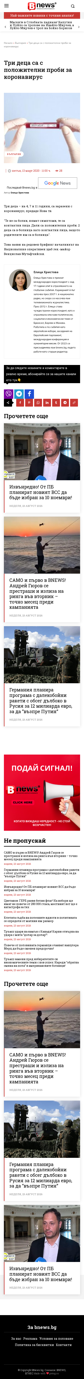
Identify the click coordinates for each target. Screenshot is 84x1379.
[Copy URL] (74, 403)
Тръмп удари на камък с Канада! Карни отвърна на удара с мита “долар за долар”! (41, 933)
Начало (8, 43)
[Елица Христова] (20, 311)
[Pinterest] (29, 403)
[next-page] (78, 27)
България (20, 43)
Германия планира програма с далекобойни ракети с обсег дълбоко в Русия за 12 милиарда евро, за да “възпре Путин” (40, 700)
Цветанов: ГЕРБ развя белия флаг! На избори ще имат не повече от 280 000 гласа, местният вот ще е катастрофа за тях (40, 904)
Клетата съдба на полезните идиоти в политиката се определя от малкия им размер (40, 919)
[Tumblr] (56, 403)
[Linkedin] (47, 403)
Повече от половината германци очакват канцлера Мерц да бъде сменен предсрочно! (41, 946)
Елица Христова (20, 192)
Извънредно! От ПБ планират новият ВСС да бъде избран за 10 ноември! (40, 492)
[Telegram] (65, 403)
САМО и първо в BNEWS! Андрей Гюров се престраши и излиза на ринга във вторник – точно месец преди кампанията (37, 593)
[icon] (8, 395)
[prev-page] (5, 27)
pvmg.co (54, 1373)
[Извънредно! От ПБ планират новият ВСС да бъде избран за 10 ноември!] (42, 451)
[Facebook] (20, 403)
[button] (74, 6)
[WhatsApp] (38, 403)
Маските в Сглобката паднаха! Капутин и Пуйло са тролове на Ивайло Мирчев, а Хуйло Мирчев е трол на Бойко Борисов (42, 25)
